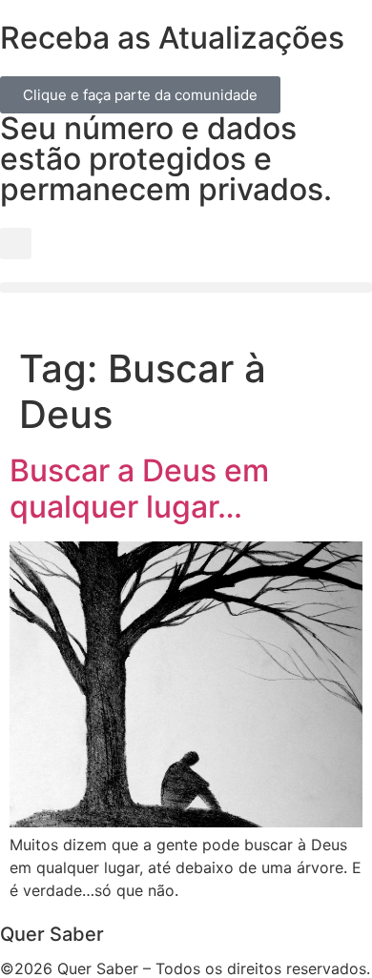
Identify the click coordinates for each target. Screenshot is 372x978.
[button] (15, 243)
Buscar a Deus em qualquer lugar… (139, 488)
